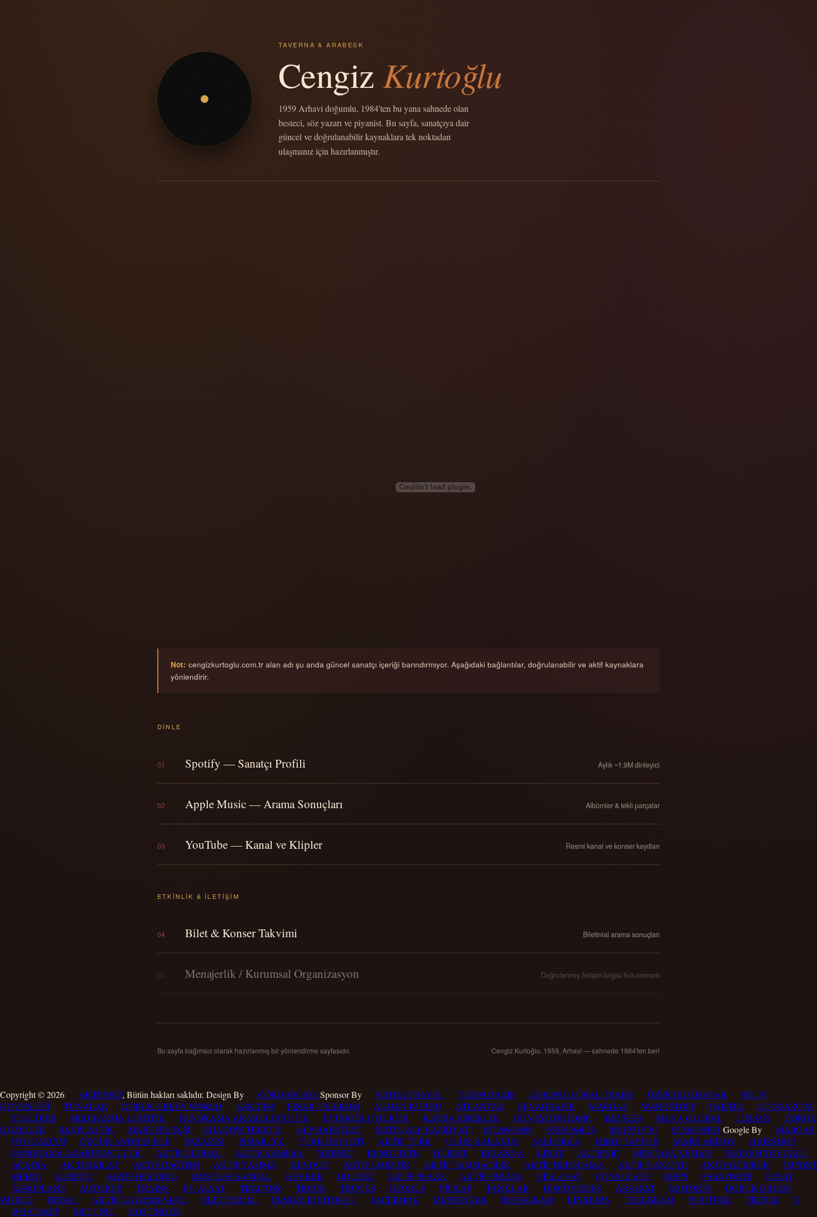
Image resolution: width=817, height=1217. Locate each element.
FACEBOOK (395, 1199)
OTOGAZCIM (785, 1106)
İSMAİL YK (261, 1141)
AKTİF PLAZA (416, 1176)
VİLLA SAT (559, 1176)
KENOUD (309, 1164)
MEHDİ (26, 1176)
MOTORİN (690, 1188)
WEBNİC (335, 1153)
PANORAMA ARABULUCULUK (244, 1118)
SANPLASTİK (86, 1129)
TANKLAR (507, 1188)
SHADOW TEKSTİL (243, 1129)
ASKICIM (254, 1106)
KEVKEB (623, 1118)
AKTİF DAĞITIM (166, 1164)
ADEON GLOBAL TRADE (582, 1094)
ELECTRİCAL (229, 1199)
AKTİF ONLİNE (491, 1176)
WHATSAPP (35, 1211)
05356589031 (696, 1129)
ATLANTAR (480, 1106)
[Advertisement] (408, 265)
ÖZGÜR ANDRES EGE (125, 1141)
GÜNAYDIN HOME (552, 1118)
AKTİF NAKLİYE (652, 1164)
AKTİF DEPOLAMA (564, 1164)
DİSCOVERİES (572, 1188)
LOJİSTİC (74, 1176)
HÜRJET (450, 1153)
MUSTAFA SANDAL (231, 1176)
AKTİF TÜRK (405, 1141)
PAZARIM (205, 1141)
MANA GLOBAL (689, 1118)
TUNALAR (86, 1106)
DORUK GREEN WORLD (172, 1106)
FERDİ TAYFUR (627, 1141)
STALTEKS (34, 1118)
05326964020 (570, 1129)
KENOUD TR (393, 1153)
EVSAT (780, 1176)
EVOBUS (408, 1188)
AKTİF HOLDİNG (142, 1176)
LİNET (550, 1153)
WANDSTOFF (668, 1106)
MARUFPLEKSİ (159, 1129)
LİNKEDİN (589, 1199)
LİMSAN (753, 1118)
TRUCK (311, 1188)
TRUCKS (358, 1188)
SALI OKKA (556, 1141)
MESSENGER (460, 1199)
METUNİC (93, 1211)
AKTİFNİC (598, 1153)
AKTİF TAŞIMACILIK (467, 1164)
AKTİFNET (100, 1094)
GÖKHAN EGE (289, 1094)
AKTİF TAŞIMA (244, 1164)
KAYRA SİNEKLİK (461, 1118)
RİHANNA (502, 1153)
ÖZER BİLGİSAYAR (687, 1094)
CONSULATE (623, 1176)
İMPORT (800, 1164)
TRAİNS (152, 1188)
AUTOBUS (100, 1188)
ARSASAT (635, 1188)
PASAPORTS (727, 1176)
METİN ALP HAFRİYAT (422, 1129)
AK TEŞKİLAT (90, 1164)
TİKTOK (762, 1199)
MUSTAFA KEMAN (672, 1153)
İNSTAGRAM (527, 1199)
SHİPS (676, 1176)
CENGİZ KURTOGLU (314, 1199)
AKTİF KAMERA (269, 1153)
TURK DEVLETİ (331, 1141)
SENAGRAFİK (546, 1106)
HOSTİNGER (154, 1211)
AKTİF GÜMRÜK (735, 1164)
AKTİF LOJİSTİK (376, 1164)
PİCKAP (456, 1188)
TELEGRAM (649, 1199)
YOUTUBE (709, 1199)
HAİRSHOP (772, 1141)
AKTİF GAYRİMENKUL (140, 1199)
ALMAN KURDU (407, 1106)
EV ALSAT (204, 1188)
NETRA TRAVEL (410, 1094)
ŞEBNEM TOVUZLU (766, 1153)
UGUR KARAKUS (482, 1141)
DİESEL (62, 1199)
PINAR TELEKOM (323, 1106)
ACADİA (29, 1164)
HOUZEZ (355, 1176)
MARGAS (608, 1106)
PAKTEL (727, 1106)
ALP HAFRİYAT (328, 1129)
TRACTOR (261, 1188)
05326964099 (508, 1129)
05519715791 (633, 1129)
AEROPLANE (39, 1188)
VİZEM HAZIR (486, 1094)
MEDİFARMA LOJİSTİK (117, 1118)
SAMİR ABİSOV (704, 1141)
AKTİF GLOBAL (188, 1153)
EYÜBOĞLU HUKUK (366, 1118)
